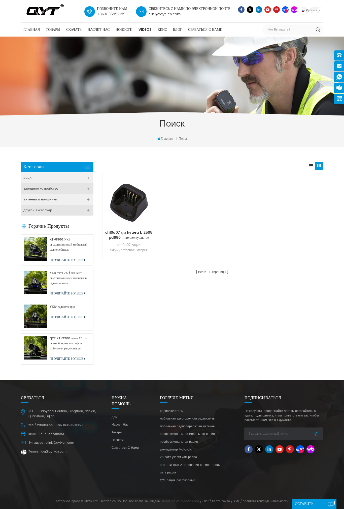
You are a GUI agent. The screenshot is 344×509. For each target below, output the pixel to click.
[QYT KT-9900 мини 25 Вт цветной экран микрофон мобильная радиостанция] (35, 348)
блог (177, 30)
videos (145, 30)
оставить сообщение (306, 505)
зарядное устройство (40, 188)
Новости (124, 30)
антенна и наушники (40, 199)
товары (53, 30)
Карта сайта (221, 501)
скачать (74, 30)
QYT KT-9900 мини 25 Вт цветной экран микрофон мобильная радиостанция (68, 343)
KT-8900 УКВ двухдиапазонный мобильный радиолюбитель (68, 244)
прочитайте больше (127, 275)
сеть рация (168, 472)
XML (236, 501)
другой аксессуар (37, 210)
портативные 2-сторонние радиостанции (190, 465)
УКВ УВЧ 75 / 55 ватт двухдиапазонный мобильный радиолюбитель (68, 278)
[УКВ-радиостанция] (35, 316)
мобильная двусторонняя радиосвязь (187, 418)
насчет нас (99, 30)
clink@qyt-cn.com (165, 14)
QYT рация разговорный (177, 480)
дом (114, 417)
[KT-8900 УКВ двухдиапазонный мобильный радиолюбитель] (35, 249)
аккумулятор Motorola (176, 449)
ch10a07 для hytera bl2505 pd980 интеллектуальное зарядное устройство (128, 235)
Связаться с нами (205, 30)
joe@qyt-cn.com (53, 451)
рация (28, 178)
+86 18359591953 (112, 14)
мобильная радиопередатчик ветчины (187, 426)
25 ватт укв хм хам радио (178, 457)
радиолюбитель (171, 411)
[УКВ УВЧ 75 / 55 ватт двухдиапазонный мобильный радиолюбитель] (35, 282)
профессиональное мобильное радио (187, 434)
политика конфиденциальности (265, 501)
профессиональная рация (179, 442)
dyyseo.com (190, 501)
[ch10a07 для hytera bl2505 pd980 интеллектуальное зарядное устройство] (129, 203)
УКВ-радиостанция (62, 307)
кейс (162, 30)
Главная (31, 30)
